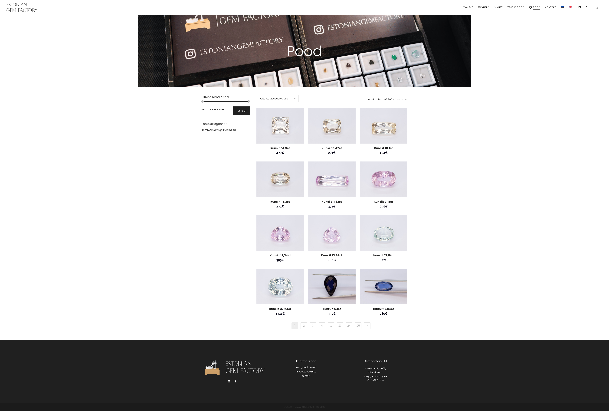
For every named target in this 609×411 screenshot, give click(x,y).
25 (358, 326)
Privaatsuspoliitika (306, 371)
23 (340, 326)
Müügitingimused (306, 367)
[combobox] (277, 98)
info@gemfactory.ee (375, 376)
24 (349, 326)
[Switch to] (562, 7)
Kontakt (306, 376)
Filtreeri (241, 111)
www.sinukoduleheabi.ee (310, 407)
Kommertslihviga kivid (215, 130)
